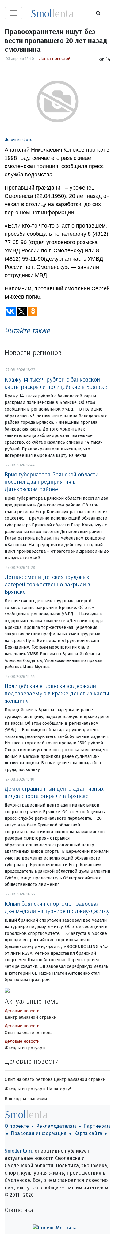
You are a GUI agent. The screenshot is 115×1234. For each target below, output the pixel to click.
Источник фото (19, 139)
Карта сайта (88, 1133)
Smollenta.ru (19, 1151)
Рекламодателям (56, 1126)
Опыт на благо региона (28, 1032)
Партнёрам (96, 1126)
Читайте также (27, 330)
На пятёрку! (59, 1089)
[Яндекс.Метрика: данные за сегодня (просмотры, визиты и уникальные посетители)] (55, 1228)
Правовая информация (39, 1133)
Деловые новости (22, 1010)
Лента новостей (55, 58)
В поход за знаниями (26, 1098)
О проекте (17, 1126)
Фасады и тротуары (25, 1048)
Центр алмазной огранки (30, 1017)
